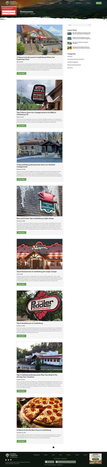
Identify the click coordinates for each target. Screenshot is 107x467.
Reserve (99, 3)
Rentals (51, 3)
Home (21, 13)
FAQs (68, 3)
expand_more (44, 3)
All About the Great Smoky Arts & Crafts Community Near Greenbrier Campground (81, 38)
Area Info (78, 3)
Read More (21, 73)
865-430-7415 (51, 461)
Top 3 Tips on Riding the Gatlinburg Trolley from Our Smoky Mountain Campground (81, 33)
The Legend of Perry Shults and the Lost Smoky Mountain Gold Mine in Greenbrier (81, 47)
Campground (40, 3)
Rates (60, 3)
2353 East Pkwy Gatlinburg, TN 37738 (66, 461)
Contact (88, 3)
